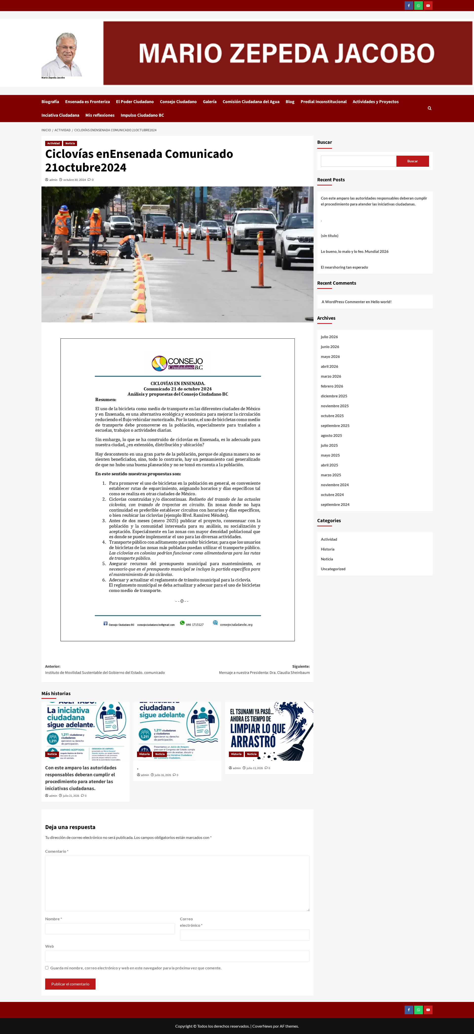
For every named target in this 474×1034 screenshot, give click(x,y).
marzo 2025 (331, 475)
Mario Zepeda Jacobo (53, 77)
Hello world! (381, 301)
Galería (210, 102)
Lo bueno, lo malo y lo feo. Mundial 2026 (355, 251)
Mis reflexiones (100, 115)
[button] (430, 108)
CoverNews (262, 1026)
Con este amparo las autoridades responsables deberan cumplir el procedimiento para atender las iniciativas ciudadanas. (81, 778)
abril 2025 (329, 465)
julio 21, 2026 (71, 796)
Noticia (70, 143)
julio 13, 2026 (255, 768)
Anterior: (105, 670)
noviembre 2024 (335, 484)
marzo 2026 (331, 376)
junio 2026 (330, 346)
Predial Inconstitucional (324, 102)
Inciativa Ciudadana (60, 115)
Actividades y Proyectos (376, 102)
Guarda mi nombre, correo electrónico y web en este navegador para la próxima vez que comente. (136, 967)
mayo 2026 (330, 356)
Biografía (50, 102)
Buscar (324, 142)
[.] (177, 731)
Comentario (56, 851)
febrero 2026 (332, 386)
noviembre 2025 (335, 406)
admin (53, 180)
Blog (290, 102)
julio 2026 (329, 336)
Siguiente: (264, 670)
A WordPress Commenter (343, 301)
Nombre (53, 918)
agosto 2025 (331, 435)
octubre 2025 (332, 415)
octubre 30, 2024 (74, 180)
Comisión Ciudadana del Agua (251, 102)
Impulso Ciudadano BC (142, 115)
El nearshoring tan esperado (344, 267)
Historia (144, 754)
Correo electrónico (191, 921)
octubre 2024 (332, 494)
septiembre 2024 (335, 504)
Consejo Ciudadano (178, 102)
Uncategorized (333, 569)
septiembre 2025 (335, 425)
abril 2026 (329, 366)
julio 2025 (329, 445)
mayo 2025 (330, 455)
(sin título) (329, 235)
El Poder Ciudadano (135, 102)
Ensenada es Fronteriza (87, 102)
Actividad (53, 143)
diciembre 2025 (334, 396)
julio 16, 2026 (163, 775)
